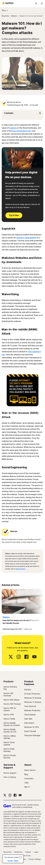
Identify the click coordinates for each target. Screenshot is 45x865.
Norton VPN (8, 714)
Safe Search (29, 723)
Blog (4, 10)
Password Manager (32, 735)
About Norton (30, 770)
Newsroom (18, 852)
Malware (6, 617)
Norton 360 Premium (12, 704)
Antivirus (27, 689)
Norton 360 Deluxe (11, 700)
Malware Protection (32, 710)
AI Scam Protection (32, 694)
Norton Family (9, 719)
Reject (16, 861)
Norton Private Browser (9, 756)
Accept (10, 861)
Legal (36, 852)
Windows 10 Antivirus (33, 698)
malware (12, 128)
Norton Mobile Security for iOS (9, 730)
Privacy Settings (35, 859)
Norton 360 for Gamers (9, 709)
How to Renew (9, 777)
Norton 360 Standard (8, 694)
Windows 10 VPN (31, 727)
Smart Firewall (30, 731)
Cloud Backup (30, 714)
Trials (26, 783)
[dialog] (13, 859)
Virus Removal (30, 706)
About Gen (7, 852)
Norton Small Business (8, 750)
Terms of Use (26, 856)
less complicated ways (21, 131)
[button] (22, 113)
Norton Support (9, 773)
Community (28, 778)
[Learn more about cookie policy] (20, 857)
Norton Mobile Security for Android (11, 724)
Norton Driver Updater (9, 743)
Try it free (14, 215)
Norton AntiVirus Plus (10, 688)
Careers (28, 852)
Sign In (27, 787)
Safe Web (28, 719)
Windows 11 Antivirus (32, 702)
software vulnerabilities (26, 237)
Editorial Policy (20, 569)
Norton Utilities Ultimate (9, 737)
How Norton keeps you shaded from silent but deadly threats (21, 621)
